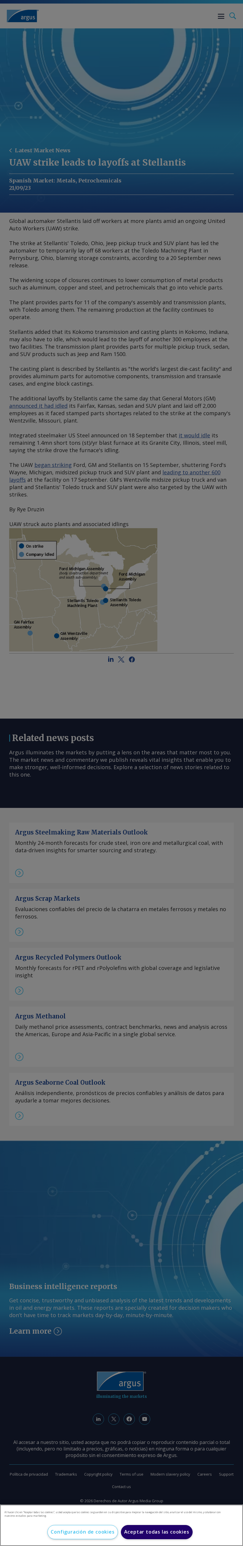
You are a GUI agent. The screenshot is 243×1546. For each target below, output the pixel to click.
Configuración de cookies (82, 1532)
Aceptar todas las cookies (156, 1532)
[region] (121, 1525)
